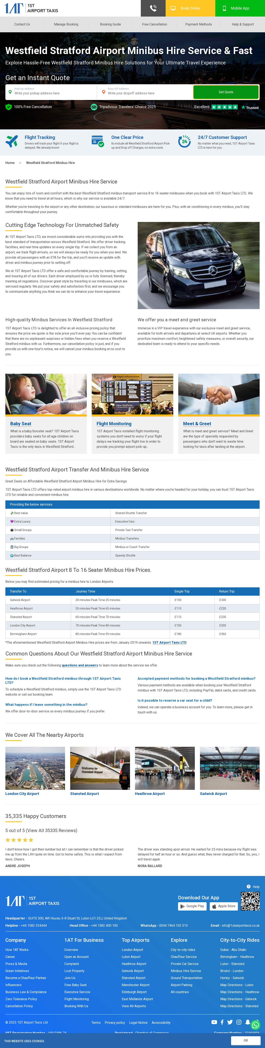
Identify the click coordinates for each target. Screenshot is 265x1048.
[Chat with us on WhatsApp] (255, 1025)
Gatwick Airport (213, 793)
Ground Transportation (186, 978)
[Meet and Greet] (219, 394)
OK (246, 1040)
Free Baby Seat (75, 985)
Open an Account (76, 957)
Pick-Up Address (24, 89)
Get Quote (226, 92)
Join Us (69, 978)
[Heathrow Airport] (165, 768)
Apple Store (226, 906)
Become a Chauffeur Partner (25, 978)
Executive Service (77, 992)
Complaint (71, 964)
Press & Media (16, 964)
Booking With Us (76, 1006)
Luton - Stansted (232, 964)
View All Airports (134, 1006)
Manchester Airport (135, 985)
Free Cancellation (154, 24)
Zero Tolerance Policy (21, 999)
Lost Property (74, 971)
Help (256, 887)
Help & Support (243, 24)
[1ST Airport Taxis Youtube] (215, 1022)
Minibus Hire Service (186, 971)
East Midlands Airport (137, 999)
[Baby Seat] (46, 394)
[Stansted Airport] (100, 768)
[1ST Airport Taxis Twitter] (231, 1022)
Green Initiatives (17, 971)
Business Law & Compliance (26, 992)
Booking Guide (110, 24)
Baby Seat (20, 423)
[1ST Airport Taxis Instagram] (240, 1022)
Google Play (195, 906)
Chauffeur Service (184, 957)
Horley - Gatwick (232, 978)
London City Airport (22, 793)
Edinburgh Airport (134, 992)
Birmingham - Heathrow (237, 957)
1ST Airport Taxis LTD (169, 642)
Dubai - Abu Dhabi (233, 950)
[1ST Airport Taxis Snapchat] (249, 1022)
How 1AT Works (17, 950)
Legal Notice (138, 1022)
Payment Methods (198, 24)
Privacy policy (115, 1022)
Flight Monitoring (114, 423)
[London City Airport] (35, 768)
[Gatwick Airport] (230, 768)
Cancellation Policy (19, 1006)
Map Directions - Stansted (239, 1006)
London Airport (132, 950)
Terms (96, 1022)
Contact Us (22, 24)
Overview (71, 950)
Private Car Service (185, 964)
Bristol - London (231, 971)
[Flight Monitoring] (132, 394)
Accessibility (161, 1022)
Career (10, 957)
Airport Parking (181, 985)
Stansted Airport (84, 793)
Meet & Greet (197, 423)
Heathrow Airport (150, 793)
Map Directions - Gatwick (238, 999)
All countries (180, 992)
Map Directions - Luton (236, 985)
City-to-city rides (183, 950)
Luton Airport (131, 957)
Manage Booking (66, 24)
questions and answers (80, 665)
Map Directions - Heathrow (239, 992)
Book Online (190, 8)
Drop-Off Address (118, 89)
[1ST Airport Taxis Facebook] (223, 1022)
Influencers (13, 985)
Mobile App (240, 8)
